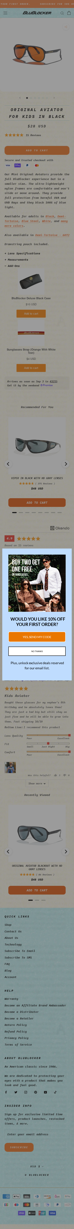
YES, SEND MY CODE (37, 637)
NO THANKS (37, 651)
